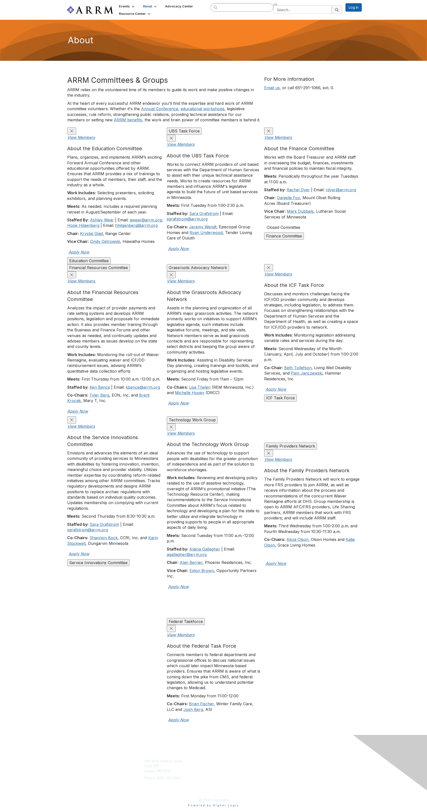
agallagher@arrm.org (187, 554)
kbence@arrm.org (143, 387)
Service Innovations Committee (98, 562)
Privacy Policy (264, 776)
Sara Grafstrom (204, 213)
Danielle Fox (288, 197)
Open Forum (263, 768)
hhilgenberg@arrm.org (136, 225)
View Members (81, 137)
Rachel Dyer (298, 189)
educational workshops (202, 108)
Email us (272, 87)
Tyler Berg (99, 395)
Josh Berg (193, 709)
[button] (127, 6)
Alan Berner (191, 562)
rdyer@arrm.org (341, 189)
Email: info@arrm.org (160, 785)
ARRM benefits (128, 119)
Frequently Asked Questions (261, 788)
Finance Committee (284, 236)
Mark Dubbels (300, 211)
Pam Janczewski (306, 373)
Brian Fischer (201, 703)
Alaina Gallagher (204, 549)
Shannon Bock (103, 537)
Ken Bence (100, 387)
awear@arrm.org (146, 219)
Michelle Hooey (189, 392)
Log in (354, 7)
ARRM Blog (262, 761)
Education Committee (89, 260)
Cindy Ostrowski (105, 241)
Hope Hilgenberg (83, 225)
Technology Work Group (192, 419)
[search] (216, 7)
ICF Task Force (280, 397)
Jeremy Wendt (202, 226)
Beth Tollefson (298, 367)
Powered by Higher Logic (213, 805)
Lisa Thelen (200, 387)
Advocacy (227, 768)
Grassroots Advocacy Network (198, 267)
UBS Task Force (184, 130)
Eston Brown (202, 570)
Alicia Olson (297, 539)
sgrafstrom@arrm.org (187, 218)
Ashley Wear (102, 219)
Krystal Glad (91, 233)
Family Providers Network (290, 446)
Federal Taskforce (186, 621)
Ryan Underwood (206, 232)
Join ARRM (228, 761)
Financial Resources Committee (98, 267)
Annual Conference (159, 108)
